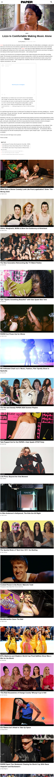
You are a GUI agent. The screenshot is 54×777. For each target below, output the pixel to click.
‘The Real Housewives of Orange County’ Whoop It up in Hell (23, 693)
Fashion (2, 439)
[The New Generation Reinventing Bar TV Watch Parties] (27, 246)
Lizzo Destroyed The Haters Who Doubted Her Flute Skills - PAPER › (16, 144)
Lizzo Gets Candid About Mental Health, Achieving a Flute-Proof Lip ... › (13, 154)
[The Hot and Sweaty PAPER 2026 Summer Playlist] (27, 391)
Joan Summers (4, 552)
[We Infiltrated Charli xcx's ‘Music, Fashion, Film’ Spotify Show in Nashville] (27, 352)
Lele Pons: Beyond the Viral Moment (14, 476)
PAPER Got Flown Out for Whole (12, 334)
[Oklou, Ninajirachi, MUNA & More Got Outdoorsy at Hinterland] (27, 212)
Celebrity (3, 761)
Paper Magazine (5, 768)
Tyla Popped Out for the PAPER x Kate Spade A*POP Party (22, 442)
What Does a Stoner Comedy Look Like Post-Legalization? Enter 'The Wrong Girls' (26, 190)
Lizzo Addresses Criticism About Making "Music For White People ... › (16, 145)
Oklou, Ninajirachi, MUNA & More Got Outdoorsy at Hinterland (23, 228)
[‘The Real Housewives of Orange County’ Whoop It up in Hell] (27, 676)
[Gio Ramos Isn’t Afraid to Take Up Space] (27, 711)
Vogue (10, 106)
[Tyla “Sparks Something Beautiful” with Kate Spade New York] (27, 283)
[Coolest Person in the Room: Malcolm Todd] (27, 568)
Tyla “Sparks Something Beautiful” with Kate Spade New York (23, 299)
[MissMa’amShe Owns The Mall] (27, 603)
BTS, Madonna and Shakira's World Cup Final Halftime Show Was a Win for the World (25, 657)
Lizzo (1, 45)
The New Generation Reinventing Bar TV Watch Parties (21, 263)
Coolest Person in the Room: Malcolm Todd (16, 585)
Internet (3, 474)
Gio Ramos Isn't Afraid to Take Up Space (15, 727)
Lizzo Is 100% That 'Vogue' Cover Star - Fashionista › (10, 152)
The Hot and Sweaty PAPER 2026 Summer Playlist (19, 407)
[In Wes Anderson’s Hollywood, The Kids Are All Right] (27, 497)
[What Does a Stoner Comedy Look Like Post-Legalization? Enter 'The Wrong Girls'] (27, 173)
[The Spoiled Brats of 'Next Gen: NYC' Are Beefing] (27, 533)
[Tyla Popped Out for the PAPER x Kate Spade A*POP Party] (27, 425)
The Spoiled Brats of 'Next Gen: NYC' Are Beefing (18, 550)
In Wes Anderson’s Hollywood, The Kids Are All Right (20, 513)
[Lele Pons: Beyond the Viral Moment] (27, 460)
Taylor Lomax (4, 193)
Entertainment (4, 187)
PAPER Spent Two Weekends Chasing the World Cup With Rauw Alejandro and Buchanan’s (24, 765)
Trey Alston (22, 41)
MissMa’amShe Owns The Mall (11, 619)
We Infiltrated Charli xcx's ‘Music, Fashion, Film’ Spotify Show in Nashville (24, 370)
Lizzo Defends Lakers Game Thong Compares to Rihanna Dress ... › (16, 147)
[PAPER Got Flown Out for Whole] (27, 317)
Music (27, 33)
